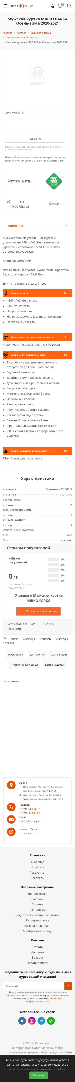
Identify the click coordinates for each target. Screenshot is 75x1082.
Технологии (37, 910)
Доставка (37, 952)
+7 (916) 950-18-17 (29, 808)
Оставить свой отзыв (41, 611)
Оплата (37, 947)
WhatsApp (51, 1021)
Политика (37, 867)
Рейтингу (48, 624)
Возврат (37, 957)
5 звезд (13, 639)
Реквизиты (37, 872)
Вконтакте (22, 1021)
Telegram (41, 1021)
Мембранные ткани (37, 926)
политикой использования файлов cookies (37, 1069)
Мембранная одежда (37, 931)
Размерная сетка (37, 920)
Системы (37, 899)
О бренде (37, 862)
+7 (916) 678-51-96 (29, 812)
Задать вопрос (37, 963)
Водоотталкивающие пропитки (37, 915)
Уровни (37, 904)
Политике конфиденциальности (43, 1000)
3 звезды (45, 639)
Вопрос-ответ (37, 894)
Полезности (14, 629)
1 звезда (8, 643)
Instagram (32, 1021)
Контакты (37, 878)
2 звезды (62, 639)
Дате (32, 624)
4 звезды (29, 639)
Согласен (38, 1075)
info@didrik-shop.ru (29, 821)
